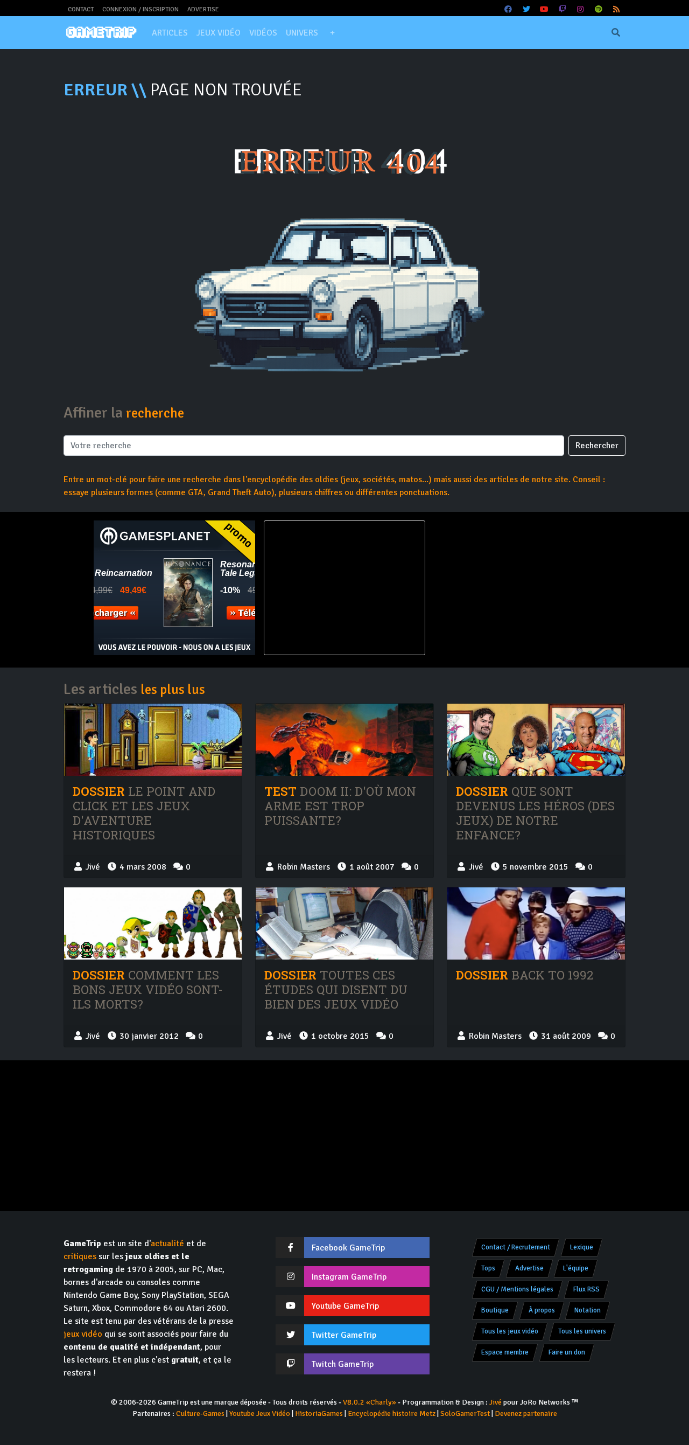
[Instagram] (581, 9)
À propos (542, 1310)
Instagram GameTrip (349, 1277)
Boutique (495, 1310)
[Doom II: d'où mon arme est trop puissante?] (344, 740)
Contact (81, 9)
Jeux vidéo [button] (218, 32)
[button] (332, 33)
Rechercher (596, 445)
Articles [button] (170, 32)
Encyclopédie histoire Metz (391, 1413)
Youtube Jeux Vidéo (259, 1413)
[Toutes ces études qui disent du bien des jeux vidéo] (344, 923)
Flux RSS (586, 1289)
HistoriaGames (319, 1413)
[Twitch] (562, 9)
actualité (167, 1243)
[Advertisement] (514, 587)
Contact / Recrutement (515, 1247)
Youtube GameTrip (345, 1306)
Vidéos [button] (263, 32)
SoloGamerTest (465, 1413)
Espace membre (505, 1352)
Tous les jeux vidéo (509, 1331)
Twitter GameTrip (344, 1335)
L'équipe (575, 1268)
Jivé (495, 1402)
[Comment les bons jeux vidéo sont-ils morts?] (153, 923)
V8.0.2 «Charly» (369, 1402)
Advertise (203, 9)
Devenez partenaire (526, 1413)
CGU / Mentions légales (517, 1289)
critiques (80, 1256)
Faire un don (567, 1352)
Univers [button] (302, 32)
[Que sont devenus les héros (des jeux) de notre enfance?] (536, 740)
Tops (488, 1268)
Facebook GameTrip (348, 1247)
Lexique (581, 1247)
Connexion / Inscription (140, 9)
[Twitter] (526, 9)
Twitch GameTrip (343, 1364)
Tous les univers (582, 1331)
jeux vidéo (83, 1334)
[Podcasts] (598, 9)
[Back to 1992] (536, 923)
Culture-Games (200, 1413)
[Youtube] (545, 9)
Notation (587, 1310)
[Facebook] (509, 9)
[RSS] (617, 9)
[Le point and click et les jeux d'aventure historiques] (153, 740)
